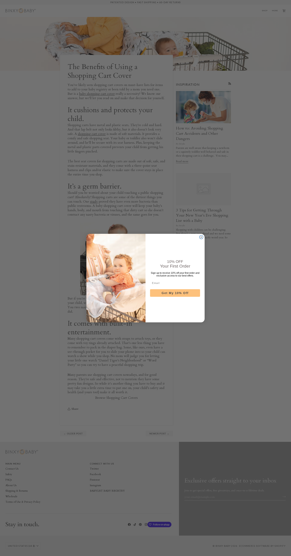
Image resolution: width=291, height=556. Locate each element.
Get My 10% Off (175, 293)
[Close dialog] (201, 237)
